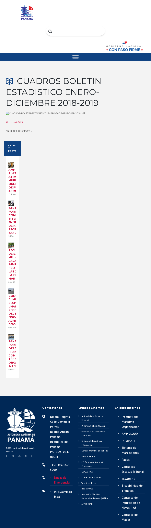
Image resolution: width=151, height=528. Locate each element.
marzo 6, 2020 (16, 122)
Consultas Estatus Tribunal (133, 469)
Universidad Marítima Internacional (91, 443)
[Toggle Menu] (75, 57)
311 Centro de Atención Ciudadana (92, 464)
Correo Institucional (91, 477)
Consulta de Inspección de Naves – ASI (131, 503)
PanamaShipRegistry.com (93, 426)
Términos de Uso (89, 483)
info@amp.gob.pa (63, 494)
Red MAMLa (87, 489)
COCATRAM (87, 472)
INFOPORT (128, 441)
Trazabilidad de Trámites (132, 488)
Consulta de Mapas (130, 517)
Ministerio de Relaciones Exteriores (93, 434)
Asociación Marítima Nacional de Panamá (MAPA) (95, 496)
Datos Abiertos (88, 456)
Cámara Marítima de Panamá (94, 451)
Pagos (126, 460)
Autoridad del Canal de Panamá (92, 418)
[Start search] (50, 31)
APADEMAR (87, 504)
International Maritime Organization (130, 422)
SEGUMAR (128, 479)
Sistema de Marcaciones (130, 450)
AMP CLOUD (130, 434)
